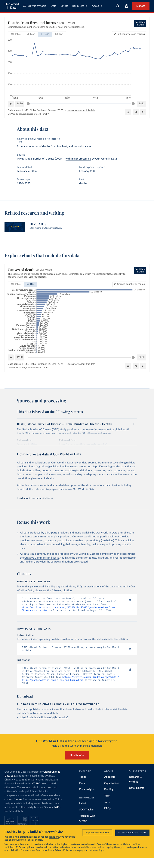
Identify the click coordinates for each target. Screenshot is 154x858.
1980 (20, 103)
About (95, 6)
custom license (13, 799)
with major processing (78, 158)
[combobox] (117, 6)
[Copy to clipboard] (126, 600)
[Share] (136, 112)
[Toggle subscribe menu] (126, 6)
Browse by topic (36, 6)
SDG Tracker (86, 809)
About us (109, 777)
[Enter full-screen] (143, 112)
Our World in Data (12, 6)
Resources (78, 6)
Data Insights (86, 789)
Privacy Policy (62, 850)
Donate (140, 6)
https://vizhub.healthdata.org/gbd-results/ (44, 717)
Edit (131, 34)
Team (107, 796)
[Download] (128, 112)
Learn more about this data (81, 110)
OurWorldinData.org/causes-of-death (24, 114)
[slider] (28, 103)
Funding (108, 789)
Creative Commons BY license (41, 558)
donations (54, 837)
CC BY (46, 114)
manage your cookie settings (88, 850)
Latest (64, 6)
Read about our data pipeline (33, 498)
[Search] (117, 6)
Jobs (106, 802)
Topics (82, 777)
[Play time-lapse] (11, 104)
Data (53, 6)
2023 (142, 103)
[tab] (16, 34)
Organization (111, 783)
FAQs (57, 807)
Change (131, 284)
